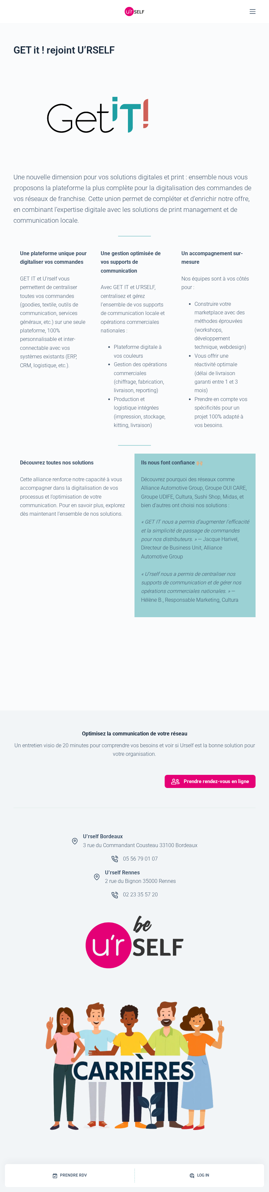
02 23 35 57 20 (140, 894)
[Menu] (253, 11)
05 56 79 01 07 (140, 859)
